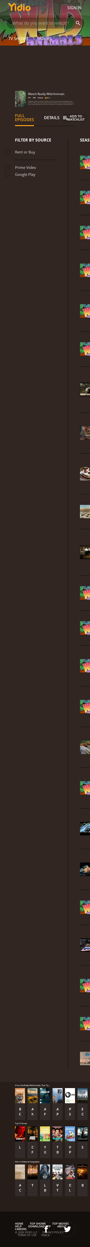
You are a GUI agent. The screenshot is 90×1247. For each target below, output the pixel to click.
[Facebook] (46, 1229)
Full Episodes (24, 117)
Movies (44, 38)
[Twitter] (67, 1229)
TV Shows (18, 38)
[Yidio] (19, 7)
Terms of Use (27, 1235)
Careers (20, 1229)
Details (52, 117)
